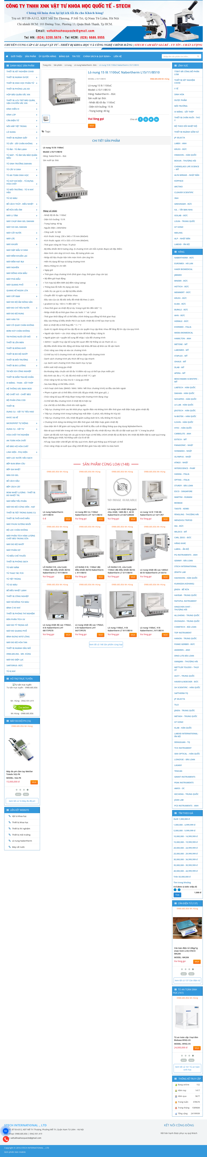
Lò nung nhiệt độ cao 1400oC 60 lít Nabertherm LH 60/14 (154, 571)
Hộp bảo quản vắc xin (18, 94)
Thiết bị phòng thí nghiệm (20, 613)
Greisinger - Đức (183, 204)
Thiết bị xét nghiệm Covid (20, 71)
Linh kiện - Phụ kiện (16, 452)
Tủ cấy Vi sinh (13, 169)
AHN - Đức (179, 315)
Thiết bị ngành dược (17, 77)
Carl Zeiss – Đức (182, 537)
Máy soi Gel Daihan (16, 227)
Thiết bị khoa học (20, 822)
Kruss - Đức (180, 149)
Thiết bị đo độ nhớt (17, 354)
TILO (176, 704)
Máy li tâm (12, 215)
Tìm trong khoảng (182, 882)
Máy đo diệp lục (15, 659)
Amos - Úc (179, 788)
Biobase (178, 503)
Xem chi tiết (65, 507)
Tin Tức (76, 56)
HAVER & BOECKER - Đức (186, 681)
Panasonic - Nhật (183, 445)
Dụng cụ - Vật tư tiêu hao (20, 411)
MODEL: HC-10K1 (182, 957)
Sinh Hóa (179, 94)
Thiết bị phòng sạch (17, 561)
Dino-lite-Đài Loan (184, 655)
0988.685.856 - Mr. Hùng (18, 654)
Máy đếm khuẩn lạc (16, 255)
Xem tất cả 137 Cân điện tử (187, 980)
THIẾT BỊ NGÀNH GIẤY (16, 137)
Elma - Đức (180, 303)
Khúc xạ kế (12, 417)
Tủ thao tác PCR (15, 573)
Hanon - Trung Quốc (185, 638)
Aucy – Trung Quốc (184, 675)
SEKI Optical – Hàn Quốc (187, 753)
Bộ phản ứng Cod (15, 400)
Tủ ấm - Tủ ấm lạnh (16, 149)
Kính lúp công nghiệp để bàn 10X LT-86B (186, 1038)
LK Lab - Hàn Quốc (183, 404)
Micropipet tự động (17, 423)
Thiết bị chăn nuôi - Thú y (187, 119)
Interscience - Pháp (184, 468)
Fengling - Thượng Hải (186, 514)
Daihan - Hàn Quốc (184, 393)
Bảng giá (64, 56)
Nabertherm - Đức (184, 257)
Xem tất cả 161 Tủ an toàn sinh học (187, 1068)
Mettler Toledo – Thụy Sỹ (186, 668)
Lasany (178, 765)
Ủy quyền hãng (47, 56)
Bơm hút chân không (18, 331)
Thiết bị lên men (15, 342)
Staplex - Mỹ (180, 355)
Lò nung (11, 132)
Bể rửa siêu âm (14, 209)
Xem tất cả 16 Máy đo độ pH (22, 801)
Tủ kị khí (10, 671)
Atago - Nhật (181, 462)
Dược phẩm (180, 100)
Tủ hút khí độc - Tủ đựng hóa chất (19, 182)
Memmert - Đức (182, 292)
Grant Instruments (184, 776)
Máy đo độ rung (15, 313)
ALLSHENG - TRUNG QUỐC (187, 615)
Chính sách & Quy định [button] (96, 56)
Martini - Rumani (183, 497)
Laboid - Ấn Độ (182, 244)
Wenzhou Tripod (183, 520)
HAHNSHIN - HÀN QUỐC (186, 578)
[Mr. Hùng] (22, 694)
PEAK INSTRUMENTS (184, 782)
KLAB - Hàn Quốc (183, 727)
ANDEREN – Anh (182, 650)
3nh (176, 198)
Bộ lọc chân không (17, 530)
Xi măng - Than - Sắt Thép (19, 382)
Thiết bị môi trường (17, 359)
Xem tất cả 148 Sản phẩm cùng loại (106, 644)
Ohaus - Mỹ (180, 361)
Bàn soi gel (12, 475)
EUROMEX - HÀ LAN (183, 263)
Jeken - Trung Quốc (184, 710)
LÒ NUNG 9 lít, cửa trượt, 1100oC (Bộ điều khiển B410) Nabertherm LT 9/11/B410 (56, 570)
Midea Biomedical (183, 332)
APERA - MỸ (179, 373)
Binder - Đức (181, 280)
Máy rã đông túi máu (17, 602)
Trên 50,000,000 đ (182, 876)
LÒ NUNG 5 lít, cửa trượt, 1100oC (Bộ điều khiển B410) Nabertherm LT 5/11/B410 (121, 570)
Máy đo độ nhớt (15, 544)
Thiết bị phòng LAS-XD (18, 88)
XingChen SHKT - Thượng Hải (183, 608)
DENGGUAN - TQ (182, 742)
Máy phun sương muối (18, 524)
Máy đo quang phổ (16, 630)
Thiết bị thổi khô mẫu (18, 518)
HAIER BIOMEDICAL (183, 269)
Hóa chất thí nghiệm (17, 434)
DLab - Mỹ (179, 367)
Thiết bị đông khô (16, 348)
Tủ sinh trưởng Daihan (19, 163)
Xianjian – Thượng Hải (186, 661)
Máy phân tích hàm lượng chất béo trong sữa (20, 537)
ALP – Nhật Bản (182, 238)
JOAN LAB (178, 799)
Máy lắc (10, 238)
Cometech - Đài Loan (185, 627)
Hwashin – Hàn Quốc (185, 155)
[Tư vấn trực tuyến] (22, 684)
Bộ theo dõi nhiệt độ (185, 126)
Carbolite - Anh (182, 433)
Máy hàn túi (12, 319)
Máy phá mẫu (13, 279)
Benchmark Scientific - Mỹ (186, 380)
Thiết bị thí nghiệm (21, 828)
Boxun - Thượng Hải (185, 160)
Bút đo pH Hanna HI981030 (19, 771)
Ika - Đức (179, 526)
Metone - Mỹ (180, 344)
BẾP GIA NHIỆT (13, 469)
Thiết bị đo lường (16, 365)
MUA (92, 126)
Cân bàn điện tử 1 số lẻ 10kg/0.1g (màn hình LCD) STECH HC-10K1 (186, 951)
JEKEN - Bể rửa (181, 589)
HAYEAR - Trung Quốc (185, 595)
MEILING (178, 232)
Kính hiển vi (12, 109)
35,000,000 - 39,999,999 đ (186, 865)
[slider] (175, 889)
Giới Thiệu (16, 56)
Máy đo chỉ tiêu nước (18, 307)
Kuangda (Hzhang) (184, 583)
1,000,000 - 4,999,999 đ (184, 824)
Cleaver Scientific (183, 192)
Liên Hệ (118, 56)
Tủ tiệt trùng (13, 579)
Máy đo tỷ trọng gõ (17, 625)
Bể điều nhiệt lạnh (16, 590)
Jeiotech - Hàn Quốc (185, 410)
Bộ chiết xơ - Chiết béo (18, 394)
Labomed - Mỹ (181, 350)
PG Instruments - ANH (186, 554)
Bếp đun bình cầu (15, 463)
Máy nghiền (12, 267)
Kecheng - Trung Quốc (186, 794)
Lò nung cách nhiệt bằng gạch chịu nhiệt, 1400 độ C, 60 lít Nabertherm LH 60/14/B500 (122, 512)
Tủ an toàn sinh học (17, 175)
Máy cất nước (14, 232)
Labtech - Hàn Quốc (185, 387)
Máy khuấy (12, 244)
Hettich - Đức (181, 286)
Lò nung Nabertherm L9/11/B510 (53, 513)
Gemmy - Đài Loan (183, 560)
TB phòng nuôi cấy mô (18, 336)
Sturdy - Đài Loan (183, 485)
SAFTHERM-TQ (181, 693)
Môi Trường (180, 106)
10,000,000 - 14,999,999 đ (186, 836)
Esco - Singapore (183, 491)
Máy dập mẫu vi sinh (17, 250)
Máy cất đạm (13, 296)
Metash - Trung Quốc (185, 716)
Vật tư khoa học (19, 816)
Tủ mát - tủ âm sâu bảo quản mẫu (21, 156)
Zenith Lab (180, 572)
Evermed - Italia (182, 327)
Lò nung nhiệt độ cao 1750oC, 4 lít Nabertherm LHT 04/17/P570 (89, 628)
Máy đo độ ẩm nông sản (19, 302)
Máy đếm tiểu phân (16, 501)
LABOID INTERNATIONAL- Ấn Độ (186, 735)
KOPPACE (178, 180)
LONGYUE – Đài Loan (184, 759)
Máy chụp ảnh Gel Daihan (20, 221)
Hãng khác (180, 543)
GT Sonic (178, 227)
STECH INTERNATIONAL (185, 566)
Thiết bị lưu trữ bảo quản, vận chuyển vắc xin (20, 101)
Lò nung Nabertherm (22, 840)
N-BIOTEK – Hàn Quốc (185, 416)
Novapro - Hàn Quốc (185, 399)
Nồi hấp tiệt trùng (16, 126)
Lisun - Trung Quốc (184, 221)
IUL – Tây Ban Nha (183, 209)
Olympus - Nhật (182, 456)
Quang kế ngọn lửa (17, 290)
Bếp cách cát (13, 486)
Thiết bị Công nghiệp (17, 596)
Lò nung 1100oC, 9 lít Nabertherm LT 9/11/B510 (120, 629)
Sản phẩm (30, 56)
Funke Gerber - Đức (184, 644)
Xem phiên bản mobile (15, 1152)
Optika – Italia (181, 479)
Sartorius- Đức (14, 665)
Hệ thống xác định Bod (19, 388)
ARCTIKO (178, 186)
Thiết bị (10, 406)
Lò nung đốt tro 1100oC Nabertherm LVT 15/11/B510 (88, 513)
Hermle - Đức (181, 321)
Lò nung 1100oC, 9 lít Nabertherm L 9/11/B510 (152, 629)
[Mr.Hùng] (22, 707)
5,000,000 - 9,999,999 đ (184, 830)
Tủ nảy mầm (12, 567)
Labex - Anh (180, 143)
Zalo (5, 1131)
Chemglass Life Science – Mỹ (186, 168)
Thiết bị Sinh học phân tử (20, 83)
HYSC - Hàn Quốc (183, 427)
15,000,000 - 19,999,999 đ (186, 842)
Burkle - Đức (181, 309)
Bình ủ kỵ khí (13, 607)
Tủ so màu (11, 198)
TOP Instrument (183, 632)
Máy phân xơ (13, 550)
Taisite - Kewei (181, 508)
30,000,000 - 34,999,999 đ (186, 859)
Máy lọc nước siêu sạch (19, 457)
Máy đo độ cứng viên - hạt (20, 506)
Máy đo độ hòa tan (16, 642)
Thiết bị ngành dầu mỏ (18, 648)
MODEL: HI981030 (14, 775)
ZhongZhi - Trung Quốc (187, 621)
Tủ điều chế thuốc (16, 555)
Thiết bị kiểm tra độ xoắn (20, 377)
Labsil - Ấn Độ (181, 549)
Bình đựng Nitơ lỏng (18, 636)
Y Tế (176, 88)
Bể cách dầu (12, 481)
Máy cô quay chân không (20, 325)
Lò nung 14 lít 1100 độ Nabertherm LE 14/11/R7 (152, 513)
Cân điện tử (12, 120)
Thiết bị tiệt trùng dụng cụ (21, 512)
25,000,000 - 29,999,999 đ (186, 853)
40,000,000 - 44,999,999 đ (186, 871)
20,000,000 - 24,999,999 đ (186, 847)
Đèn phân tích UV (15, 619)
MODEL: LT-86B (181, 1043)
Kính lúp (11, 114)
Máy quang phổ (14, 284)
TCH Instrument (183, 748)
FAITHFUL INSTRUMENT (185, 601)
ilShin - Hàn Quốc (183, 422)
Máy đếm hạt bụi (15, 261)
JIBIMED (178, 275)
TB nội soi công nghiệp (18, 371)
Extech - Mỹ (180, 439)
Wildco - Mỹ (180, 531)
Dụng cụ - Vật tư (15, 429)
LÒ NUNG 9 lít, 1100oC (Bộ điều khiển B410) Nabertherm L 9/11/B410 (89, 570)
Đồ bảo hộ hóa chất (17, 446)
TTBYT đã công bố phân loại (186, 73)
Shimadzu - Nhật (183, 451)
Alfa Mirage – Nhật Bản (186, 175)
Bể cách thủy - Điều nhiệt (19, 204)
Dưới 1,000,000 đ (182, 819)
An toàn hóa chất (16, 440)
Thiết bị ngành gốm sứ (186, 131)
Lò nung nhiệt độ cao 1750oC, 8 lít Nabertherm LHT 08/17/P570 (57, 628)
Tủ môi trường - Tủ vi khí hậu (19, 191)
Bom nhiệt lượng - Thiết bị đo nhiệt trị (20, 494)
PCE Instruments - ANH (186, 805)
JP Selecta (179, 137)
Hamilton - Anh (182, 338)
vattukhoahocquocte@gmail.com (26, 1138)
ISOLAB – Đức (181, 215)
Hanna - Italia (181, 474)
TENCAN (178, 771)
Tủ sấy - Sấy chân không (19, 143)
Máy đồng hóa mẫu (16, 273)
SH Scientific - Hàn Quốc (187, 687)
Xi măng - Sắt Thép (184, 111)
